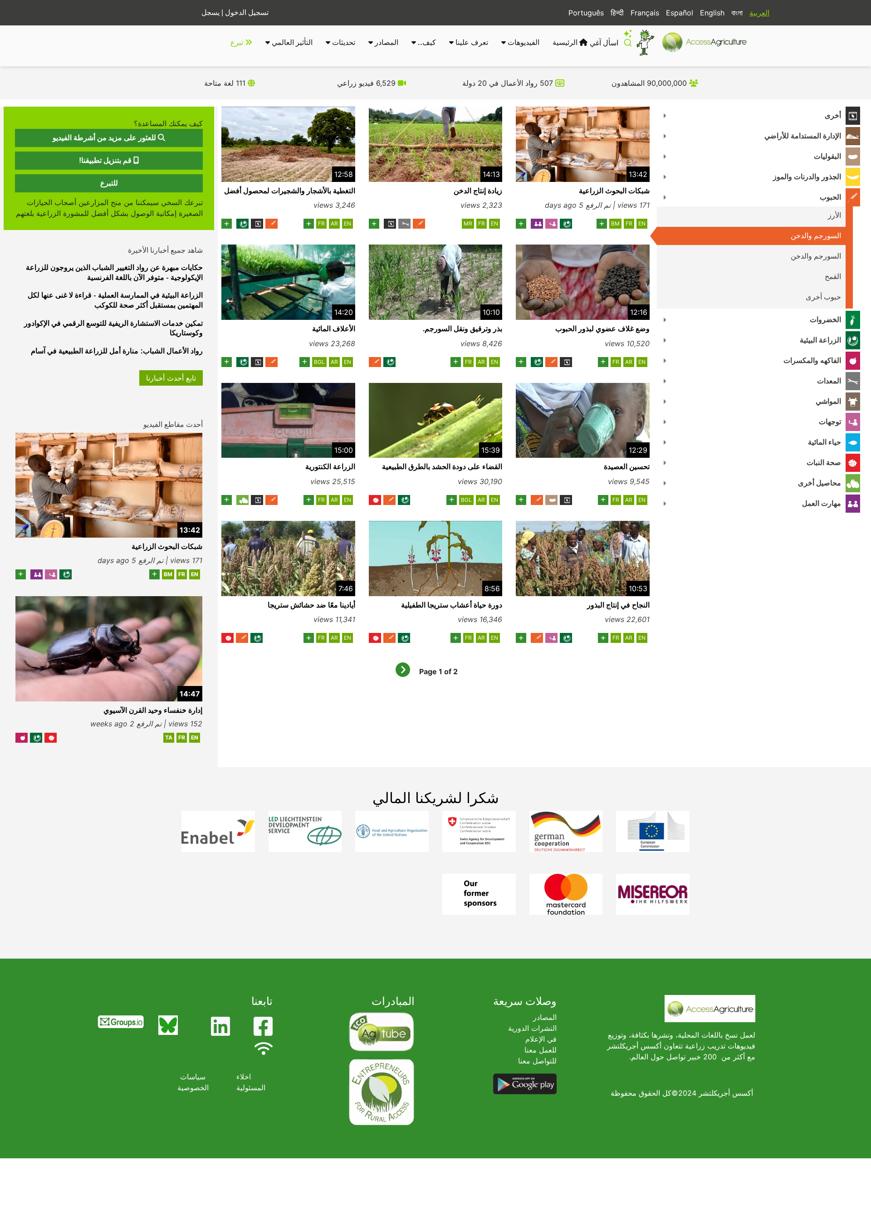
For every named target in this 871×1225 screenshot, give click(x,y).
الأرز (834, 215)
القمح (833, 276)
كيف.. (426, 42)
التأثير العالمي (291, 42)
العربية (759, 12)
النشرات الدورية (532, 1028)
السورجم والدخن (816, 236)
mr (468, 223)
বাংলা (737, 12)
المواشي (828, 401)
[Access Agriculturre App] (525, 1083)
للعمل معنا (540, 1049)
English (712, 12)
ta (168, 737)
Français (645, 12)
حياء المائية (824, 442)
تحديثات (342, 42)
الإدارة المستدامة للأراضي (802, 136)
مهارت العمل (821, 503)
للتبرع (109, 183)
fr (629, 223)
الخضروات (825, 319)
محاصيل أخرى (819, 483)
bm (615, 223)
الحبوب (830, 197)
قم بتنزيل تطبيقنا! (106, 160)
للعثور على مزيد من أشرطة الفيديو (105, 138)
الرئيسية (566, 42)
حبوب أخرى (823, 297)
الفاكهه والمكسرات (812, 360)
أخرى (833, 115)
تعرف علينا (471, 42)
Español (679, 12)
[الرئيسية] (708, 42)
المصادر (385, 42)
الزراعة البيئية (820, 340)
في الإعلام (541, 1039)
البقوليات (827, 156)
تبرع (237, 42)
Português (586, 12)
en (642, 223)
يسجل (210, 12)
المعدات (829, 381)
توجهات (830, 422)
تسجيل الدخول (247, 12)
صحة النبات (824, 462)
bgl (319, 361)
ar (334, 223)
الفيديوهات (522, 42)
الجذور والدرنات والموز (807, 177)
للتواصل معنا (537, 1060)
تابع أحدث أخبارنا (171, 377)
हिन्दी (617, 12)
